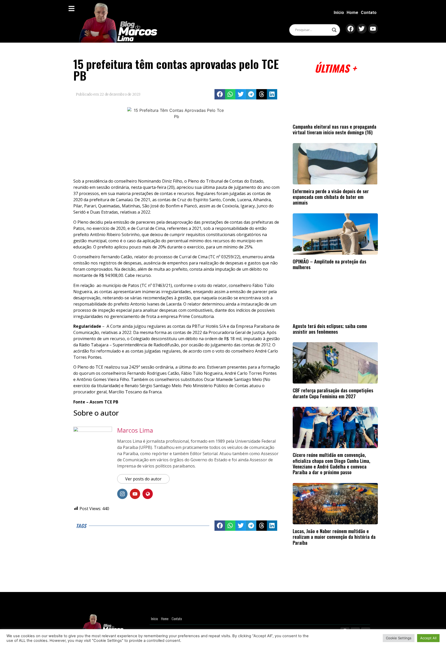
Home (352, 12)
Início (339, 12)
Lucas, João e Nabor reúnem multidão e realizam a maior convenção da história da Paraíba (334, 536)
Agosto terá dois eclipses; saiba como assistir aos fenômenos (330, 328)
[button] (219, 94)
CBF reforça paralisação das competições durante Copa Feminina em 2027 (333, 393)
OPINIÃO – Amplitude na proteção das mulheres (329, 264)
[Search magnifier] (334, 30)
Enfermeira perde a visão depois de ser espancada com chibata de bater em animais (331, 196)
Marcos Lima (135, 430)
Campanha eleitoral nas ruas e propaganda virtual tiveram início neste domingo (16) (334, 129)
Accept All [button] (428, 638)
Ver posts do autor (143, 479)
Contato (369, 12)
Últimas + (335, 68)
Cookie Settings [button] (398, 638)
